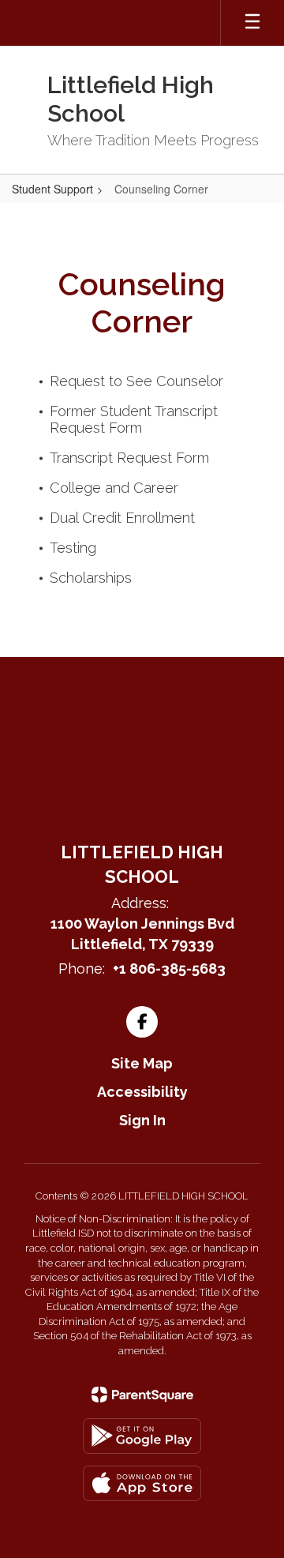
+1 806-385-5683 (169, 968)
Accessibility (142, 1091)
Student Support (52, 189)
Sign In (142, 1120)
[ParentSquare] (142, 1394)
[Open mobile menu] (252, 23)
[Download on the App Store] (142, 1483)
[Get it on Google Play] (142, 1436)
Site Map (142, 1063)
